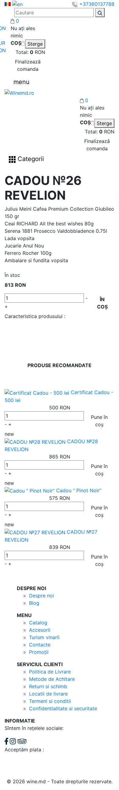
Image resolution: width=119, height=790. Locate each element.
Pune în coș (99, 421)
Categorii (30, 159)
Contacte (39, 645)
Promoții (39, 652)
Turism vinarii (44, 637)
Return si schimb (48, 686)
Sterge (35, 44)
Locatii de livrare (48, 694)
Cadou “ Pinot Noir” (78, 490)
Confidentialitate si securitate (63, 708)
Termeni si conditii (50, 701)
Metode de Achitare (52, 679)
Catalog (38, 622)
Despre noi (41, 595)
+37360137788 (96, 4)
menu (21, 82)
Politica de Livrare (50, 672)
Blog (34, 603)
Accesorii (39, 630)
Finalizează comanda (28, 65)
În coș (102, 303)
